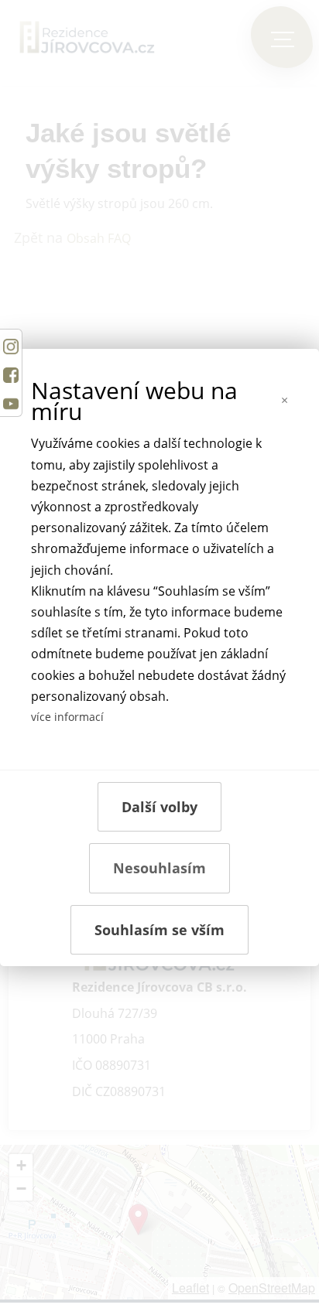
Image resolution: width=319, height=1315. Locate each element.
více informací (67, 716)
